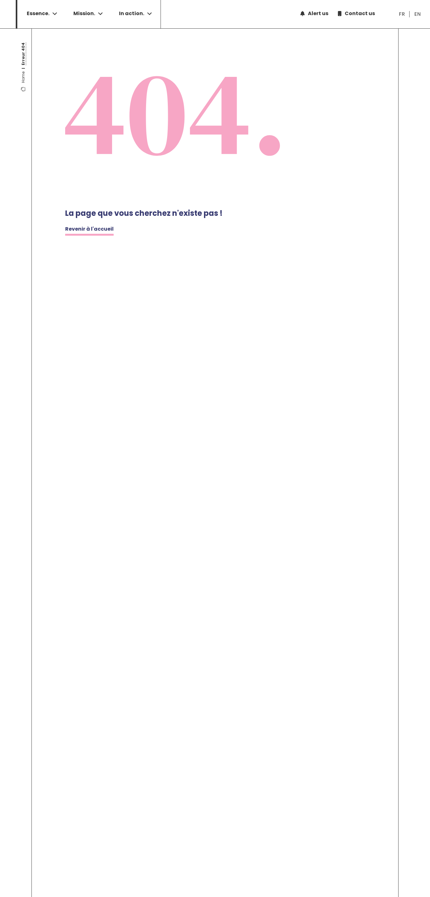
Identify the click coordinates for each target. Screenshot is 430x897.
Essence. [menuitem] (38, 13)
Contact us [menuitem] (360, 13)
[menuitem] (401, 14)
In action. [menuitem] (131, 13)
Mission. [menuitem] (84, 13)
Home (23, 77)
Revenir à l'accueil (89, 229)
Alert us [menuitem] (318, 13)
